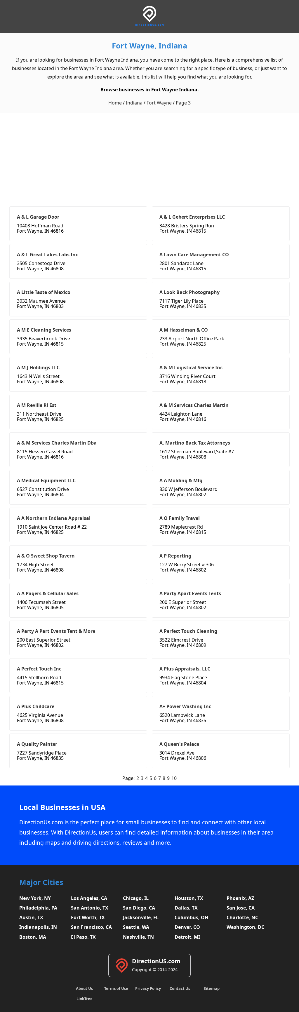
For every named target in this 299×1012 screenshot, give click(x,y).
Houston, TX (189, 898)
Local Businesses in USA (62, 807)
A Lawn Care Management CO (194, 254)
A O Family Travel (179, 518)
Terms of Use (116, 988)
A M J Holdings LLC (38, 367)
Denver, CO (187, 927)
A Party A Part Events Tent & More (56, 631)
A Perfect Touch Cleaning (188, 631)
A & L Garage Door (38, 217)
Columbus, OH (191, 917)
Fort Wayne (159, 103)
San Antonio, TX (89, 908)
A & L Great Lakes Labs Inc (47, 254)
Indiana (134, 103)
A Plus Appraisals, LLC (184, 669)
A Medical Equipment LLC (46, 480)
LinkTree (85, 998)
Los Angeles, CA (89, 898)
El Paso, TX (83, 937)
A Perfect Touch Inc (39, 669)
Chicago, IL (136, 898)
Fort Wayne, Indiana (149, 46)
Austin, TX (31, 917)
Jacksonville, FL (141, 917)
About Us (84, 988)
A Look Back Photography (189, 292)
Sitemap (212, 988)
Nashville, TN (138, 937)
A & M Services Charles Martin (194, 405)
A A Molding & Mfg (180, 480)
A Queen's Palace (179, 744)
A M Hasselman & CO (183, 330)
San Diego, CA (139, 908)
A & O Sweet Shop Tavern (46, 556)
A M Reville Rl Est (36, 405)
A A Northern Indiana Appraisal (54, 518)
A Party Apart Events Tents (190, 593)
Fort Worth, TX (88, 917)
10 (174, 778)
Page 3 (183, 103)
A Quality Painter (37, 744)
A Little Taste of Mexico (43, 292)
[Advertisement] (149, 157)
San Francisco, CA (91, 927)
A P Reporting (175, 556)
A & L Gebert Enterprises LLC (192, 217)
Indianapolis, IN (38, 927)
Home (115, 103)
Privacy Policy (148, 988)
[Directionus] (149, 24)
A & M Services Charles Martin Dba (57, 443)
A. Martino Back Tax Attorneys (194, 443)
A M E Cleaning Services (44, 330)
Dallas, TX (186, 908)
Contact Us (180, 988)
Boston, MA (32, 937)
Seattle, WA (136, 927)
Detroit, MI (187, 937)
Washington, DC (245, 927)
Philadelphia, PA (38, 908)
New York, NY (35, 898)
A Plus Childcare (35, 706)
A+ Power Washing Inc (185, 706)
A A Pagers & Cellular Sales (48, 593)
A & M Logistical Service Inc (190, 367)
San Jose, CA (241, 908)
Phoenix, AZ (240, 898)
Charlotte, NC (242, 917)
